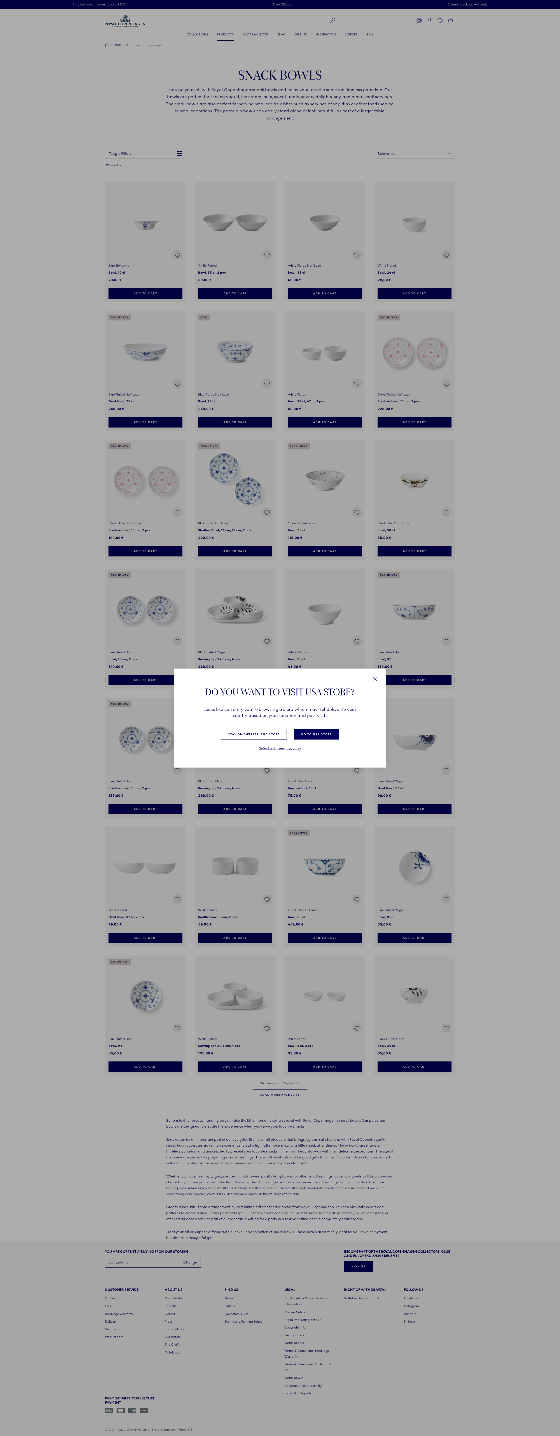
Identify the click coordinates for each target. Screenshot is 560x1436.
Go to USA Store (316, 734)
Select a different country (280, 748)
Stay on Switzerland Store (254, 734)
